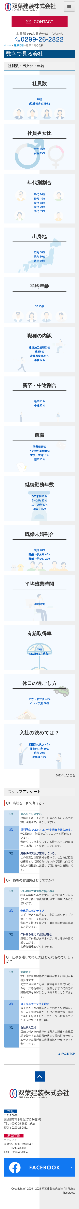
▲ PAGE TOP (66, 1053)
